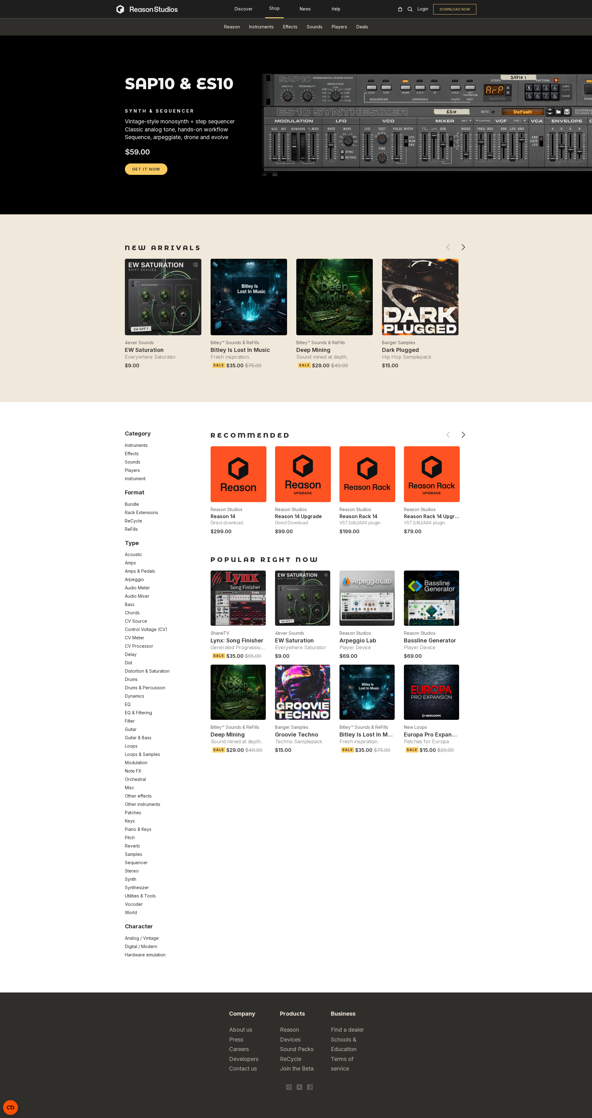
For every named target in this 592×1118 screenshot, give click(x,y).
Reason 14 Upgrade (298, 516)
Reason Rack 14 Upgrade (434, 516)
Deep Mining (313, 350)
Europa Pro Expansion (433, 734)
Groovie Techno (296, 734)
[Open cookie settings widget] (10, 1107)
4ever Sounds (139, 342)
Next (463, 247)
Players (339, 26)
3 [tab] (145, 206)
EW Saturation (144, 350)
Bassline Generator (430, 640)
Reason (232, 26)
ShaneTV (220, 633)
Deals (362, 26)
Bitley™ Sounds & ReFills (235, 342)
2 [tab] (137, 206)
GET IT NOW (146, 169)
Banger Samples (398, 342)
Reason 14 (223, 516)
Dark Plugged (400, 350)
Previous (448, 247)
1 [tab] (129, 206)
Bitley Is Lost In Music (240, 350)
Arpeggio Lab (357, 640)
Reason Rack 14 (358, 516)
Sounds (315, 26)
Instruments (261, 26)
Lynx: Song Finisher (237, 640)
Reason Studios (226, 509)
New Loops (415, 727)
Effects (290, 26)
